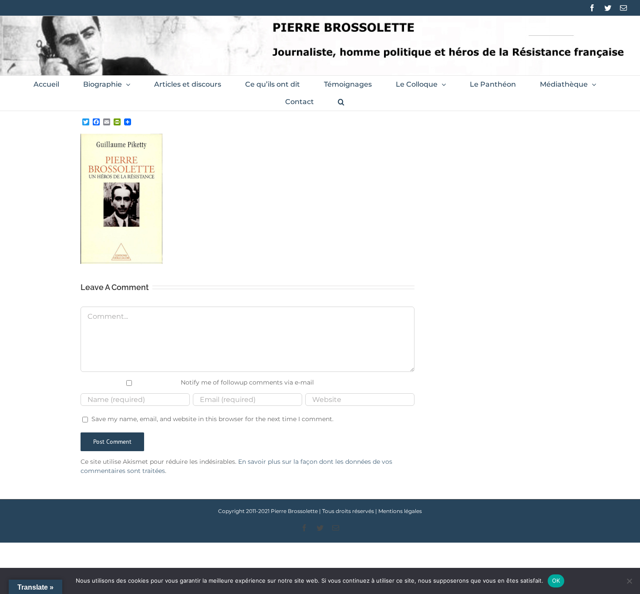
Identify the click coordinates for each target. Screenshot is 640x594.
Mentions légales (400, 511)
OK (556, 580)
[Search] (341, 102)
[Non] (629, 581)
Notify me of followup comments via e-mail (247, 382)
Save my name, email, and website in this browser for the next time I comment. (212, 419)
